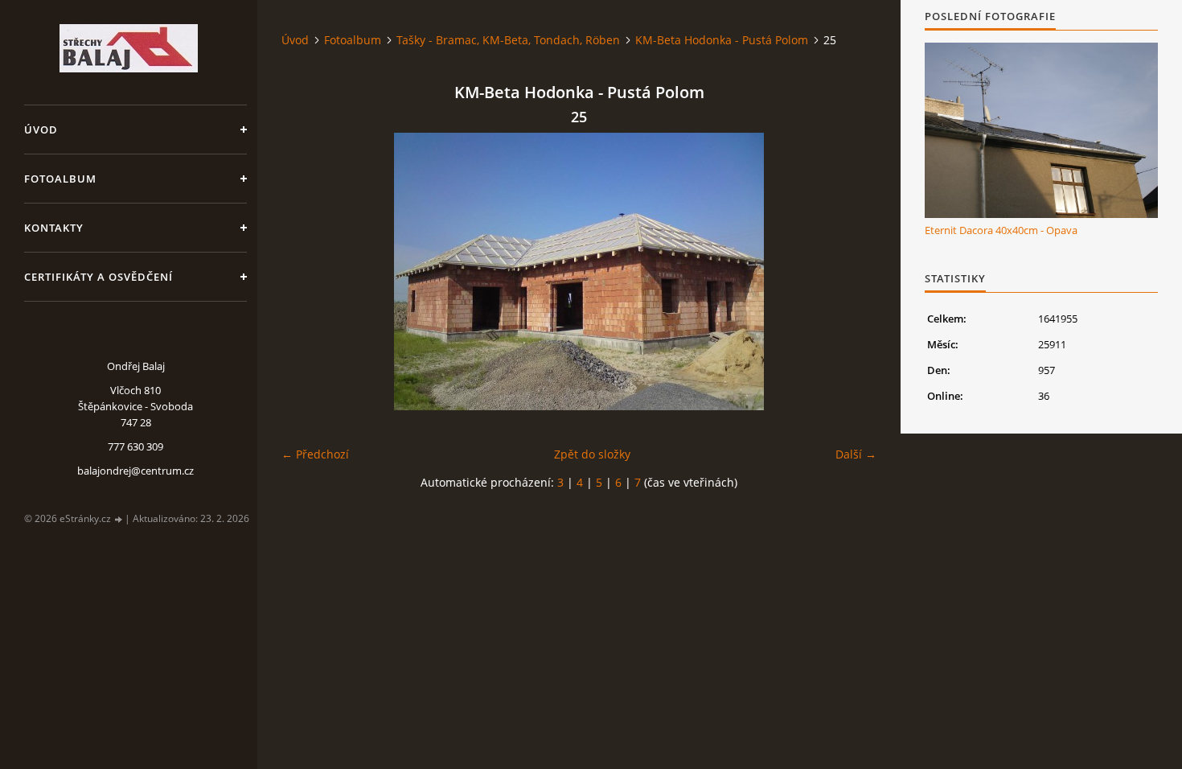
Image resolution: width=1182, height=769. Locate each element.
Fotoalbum (60, 178)
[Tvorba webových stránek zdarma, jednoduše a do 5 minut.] (119, 519)
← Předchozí (315, 454)
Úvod (41, 129)
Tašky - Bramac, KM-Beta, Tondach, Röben (508, 39)
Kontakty (54, 227)
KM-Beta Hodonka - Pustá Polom (721, 39)
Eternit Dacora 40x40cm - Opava (1001, 230)
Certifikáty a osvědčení (98, 276)
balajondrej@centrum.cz (135, 470)
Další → (855, 454)
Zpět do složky (592, 454)
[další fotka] (850, 271)
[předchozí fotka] (307, 271)
